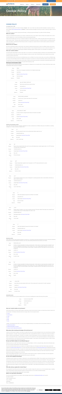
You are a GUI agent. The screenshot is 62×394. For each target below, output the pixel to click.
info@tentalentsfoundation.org (39, 375)
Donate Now (45, 4)
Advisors (32, 4)
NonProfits (38, 4)
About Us (22, 4)
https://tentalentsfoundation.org (17, 29)
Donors (27, 4)
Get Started (53, 4)
